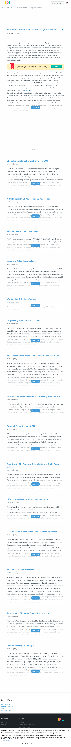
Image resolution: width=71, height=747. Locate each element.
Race (2, 708)
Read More (35, 183)
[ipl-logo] (8, 4)
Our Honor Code (24, 727)
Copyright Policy (24, 722)
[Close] (68, 731)
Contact (3, 725)
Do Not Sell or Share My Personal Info (24, 744)
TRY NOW (56, 67)
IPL (2, 7)
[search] (62, 3)
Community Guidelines (26, 725)
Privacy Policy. (5, 740)
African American (5, 704)
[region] (35, 737)
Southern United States (7, 706)
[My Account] (68, 3)
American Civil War (6, 710)
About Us (4, 722)
